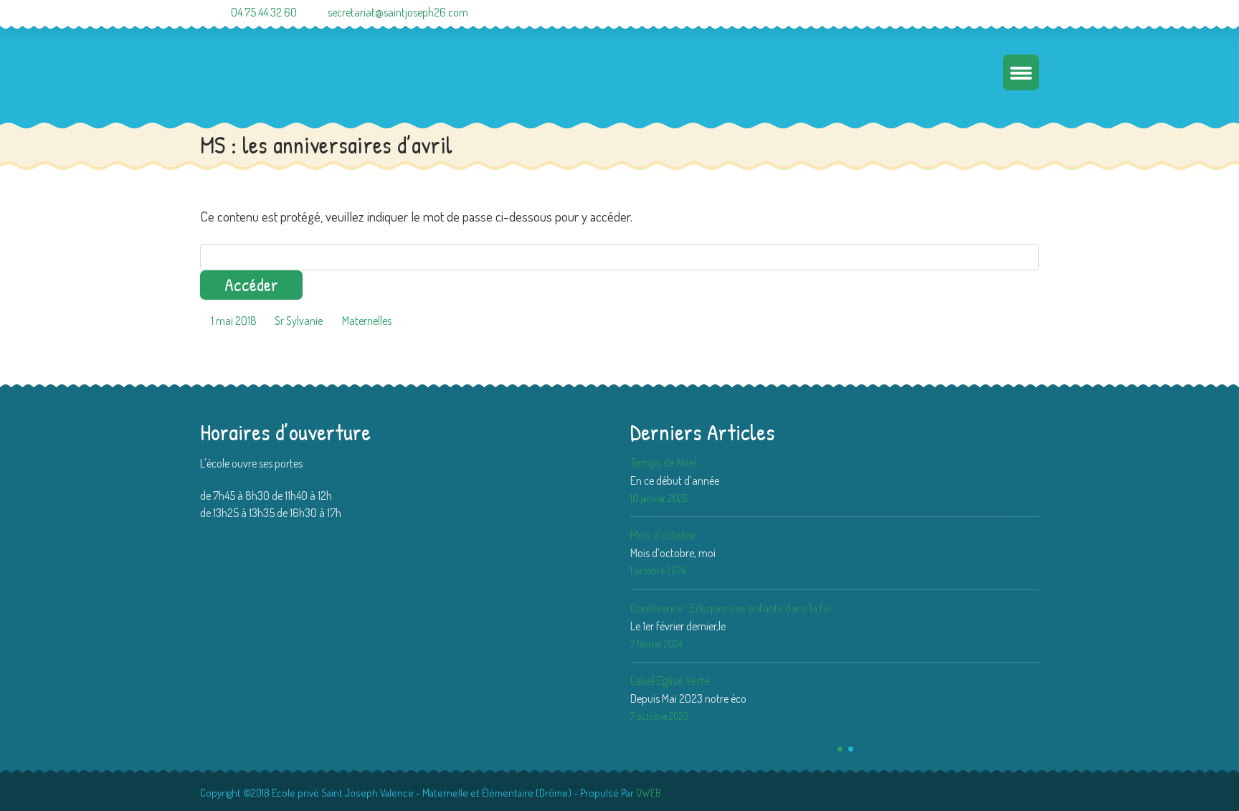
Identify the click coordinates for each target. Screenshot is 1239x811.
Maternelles (366, 320)
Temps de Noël (663, 462)
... (724, 480)
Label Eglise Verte (670, 680)
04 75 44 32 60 (264, 12)
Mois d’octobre (663, 534)
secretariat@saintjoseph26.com (398, 12)
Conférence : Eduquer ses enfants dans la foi (730, 607)
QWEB (648, 793)
